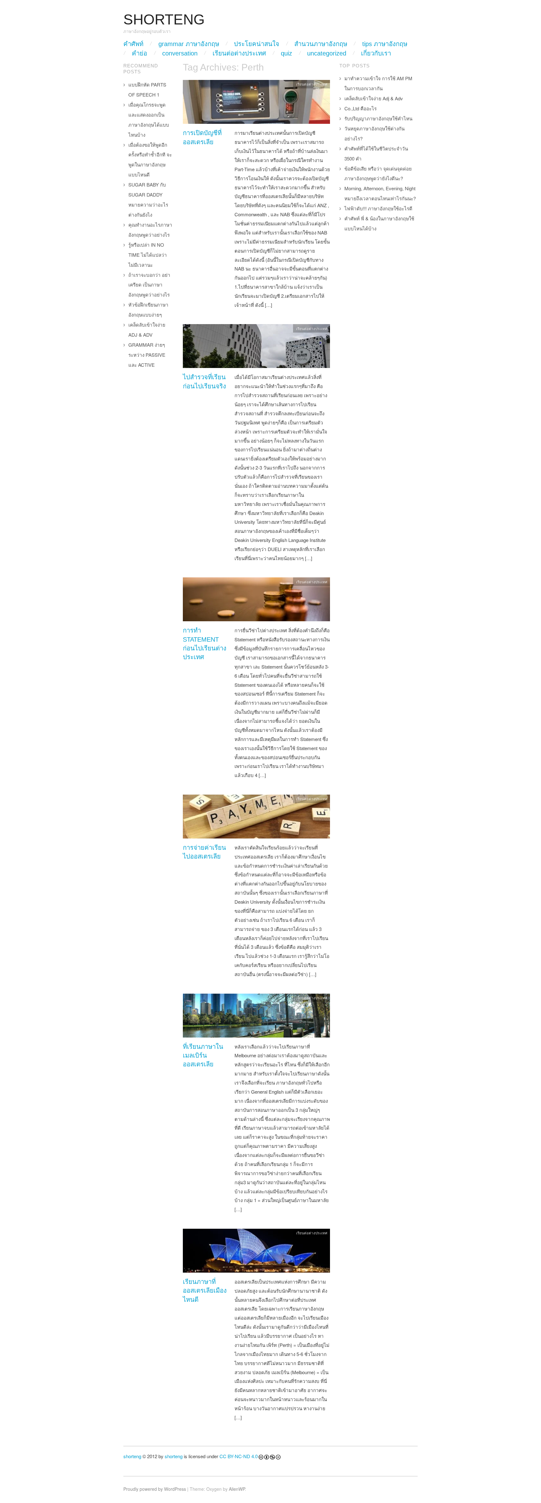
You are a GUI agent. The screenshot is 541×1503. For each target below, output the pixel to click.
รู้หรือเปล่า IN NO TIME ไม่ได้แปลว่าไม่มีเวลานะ (147, 254)
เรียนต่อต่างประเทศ (239, 53)
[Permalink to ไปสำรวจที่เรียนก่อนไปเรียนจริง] (256, 347)
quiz (286, 53)
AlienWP (237, 1489)
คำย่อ (139, 53)
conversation (180, 53)
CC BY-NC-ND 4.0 (238, 1456)
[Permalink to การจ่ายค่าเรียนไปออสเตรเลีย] (256, 818)
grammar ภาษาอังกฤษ (188, 44)
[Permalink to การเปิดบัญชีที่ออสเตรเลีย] (256, 103)
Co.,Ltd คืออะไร (360, 108)
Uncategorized (326, 53)
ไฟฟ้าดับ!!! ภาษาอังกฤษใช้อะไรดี (378, 208)
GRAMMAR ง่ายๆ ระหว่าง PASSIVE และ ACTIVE (146, 354)
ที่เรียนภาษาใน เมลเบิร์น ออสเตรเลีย (203, 1055)
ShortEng (164, 20)
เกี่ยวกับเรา (376, 53)
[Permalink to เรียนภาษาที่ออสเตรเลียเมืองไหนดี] (256, 1252)
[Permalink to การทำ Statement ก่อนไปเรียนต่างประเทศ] (256, 601)
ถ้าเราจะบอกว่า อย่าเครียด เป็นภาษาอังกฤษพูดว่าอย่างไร (149, 284)
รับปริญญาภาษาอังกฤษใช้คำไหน (378, 118)
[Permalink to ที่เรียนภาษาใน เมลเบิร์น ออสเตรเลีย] (256, 1017)
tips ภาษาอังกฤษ (384, 44)
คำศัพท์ (133, 44)
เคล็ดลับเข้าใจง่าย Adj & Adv (373, 98)
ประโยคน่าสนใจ (256, 44)
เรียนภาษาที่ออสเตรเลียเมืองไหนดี (205, 1290)
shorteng (132, 1456)
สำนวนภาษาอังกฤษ (320, 44)
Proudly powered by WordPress (154, 1489)
